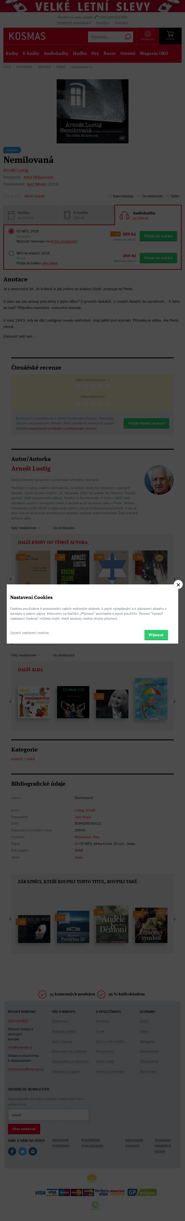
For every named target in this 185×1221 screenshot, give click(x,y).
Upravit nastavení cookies (29, 632)
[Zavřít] (178, 584)
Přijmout (156, 635)
